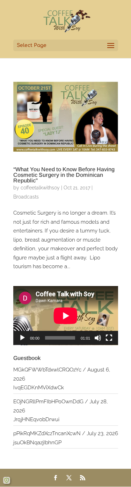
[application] (65, 315)
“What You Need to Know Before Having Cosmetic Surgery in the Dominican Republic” (64, 174)
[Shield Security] (6, 480)
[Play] (22, 337)
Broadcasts (26, 197)
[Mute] (97, 337)
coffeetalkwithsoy (40, 187)
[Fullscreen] (108, 337)
